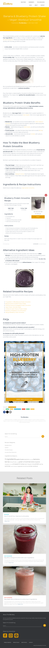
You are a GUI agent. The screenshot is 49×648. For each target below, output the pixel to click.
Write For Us (24, 642)
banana (7, 409)
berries (11, 409)
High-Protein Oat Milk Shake (13, 307)
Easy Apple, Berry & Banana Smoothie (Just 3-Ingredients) (20, 599)
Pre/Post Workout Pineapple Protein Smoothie (18, 305)
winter (30, 466)
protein (23, 409)
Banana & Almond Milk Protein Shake (15, 303)
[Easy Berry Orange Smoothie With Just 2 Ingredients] (24, 539)
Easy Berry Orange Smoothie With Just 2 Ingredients (19, 557)
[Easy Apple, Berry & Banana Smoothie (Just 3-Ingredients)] (24, 580)
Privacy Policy (16, 642)
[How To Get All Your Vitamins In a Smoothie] (24, 497)
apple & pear (20, 459)
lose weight (26, 115)
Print (38, 217)
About (36, 5)
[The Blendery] (8, 3)
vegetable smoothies (23, 466)
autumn (26, 459)
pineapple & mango (18, 464)
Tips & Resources (41, 2)
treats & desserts (14, 466)
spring (41, 464)
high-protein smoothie (28, 188)
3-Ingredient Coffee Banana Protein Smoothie (17, 302)
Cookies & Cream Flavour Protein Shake (16, 309)
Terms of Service (7, 642)
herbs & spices (35, 462)
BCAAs (41, 130)
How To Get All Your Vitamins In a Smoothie (16, 516)
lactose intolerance (8, 39)
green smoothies (25, 462)
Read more (7, 521)
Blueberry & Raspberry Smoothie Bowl (15, 310)
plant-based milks (17, 409)
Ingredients (31, 2)
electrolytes (27, 127)
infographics (7, 464)
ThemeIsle (44, 645)
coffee (17, 462)
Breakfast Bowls (8, 445)
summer (27, 409)
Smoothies (23, 2)
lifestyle (11, 464)
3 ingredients (10, 459)
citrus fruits (13, 462)
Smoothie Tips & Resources (10, 452)
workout (32, 409)
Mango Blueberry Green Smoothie (14, 312)
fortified (33, 134)
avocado (31, 459)
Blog (30, 5)
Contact (43, 5)
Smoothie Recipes (12, 407)
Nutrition (6, 447)
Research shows (19, 174)
